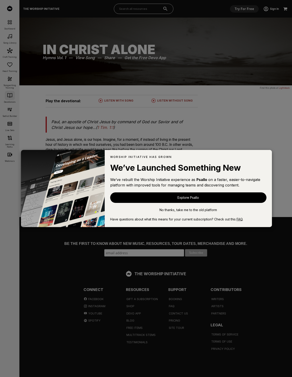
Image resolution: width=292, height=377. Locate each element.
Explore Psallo (188, 197)
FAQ (239, 219)
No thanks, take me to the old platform (188, 210)
